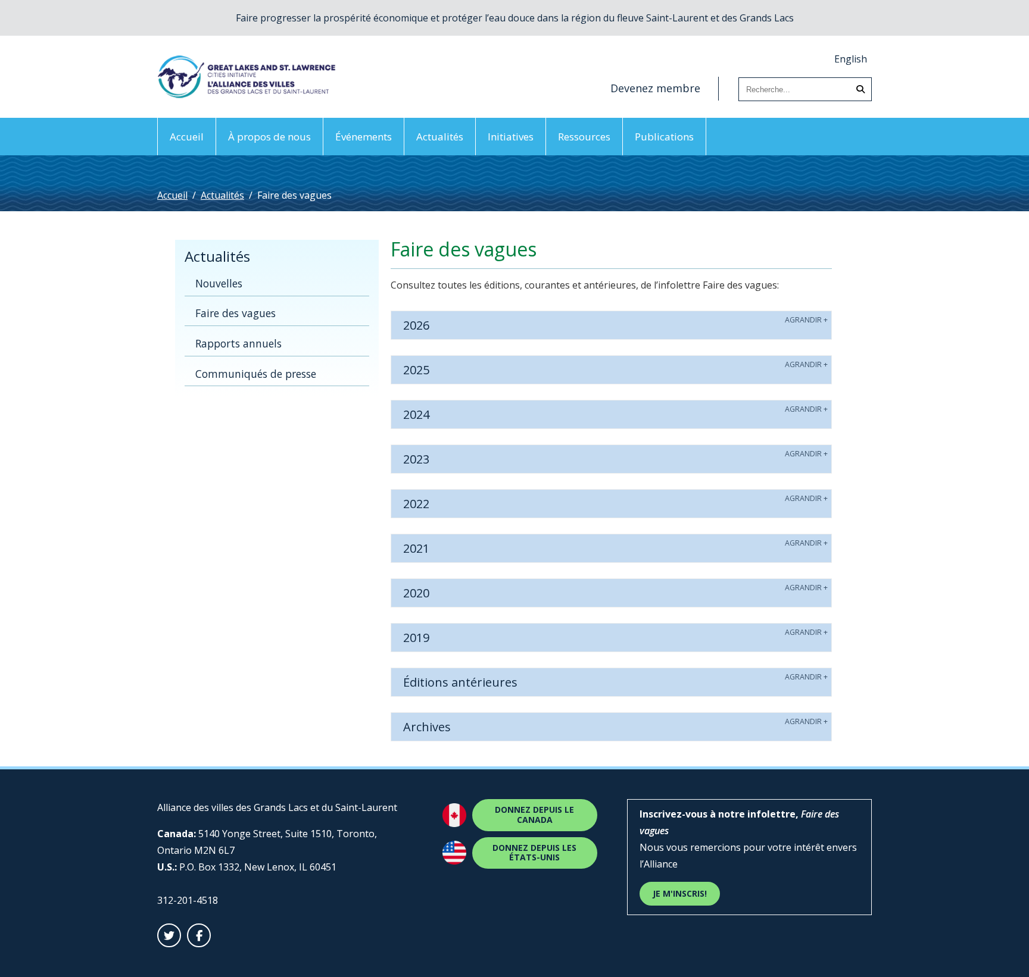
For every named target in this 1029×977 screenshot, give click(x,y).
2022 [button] (416, 504)
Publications (664, 136)
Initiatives (511, 136)
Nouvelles (218, 283)
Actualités (439, 136)
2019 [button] (416, 638)
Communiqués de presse (255, 374)
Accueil (187, 136)
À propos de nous (269, 136)
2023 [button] (416, 459)
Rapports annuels (238, 343)
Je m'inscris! (680, 893)
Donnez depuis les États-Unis (534, 852)
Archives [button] (427, 727)
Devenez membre (655, 88)
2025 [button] (416, 370)
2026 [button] (416, 325)
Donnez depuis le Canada (534, 814)
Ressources (584, 136)
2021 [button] (416, 548)
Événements (363, 136)
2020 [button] (416, 593)
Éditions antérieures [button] (460, 682)
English (850, 58)
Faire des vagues (235, 313)
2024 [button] (416, 414)
